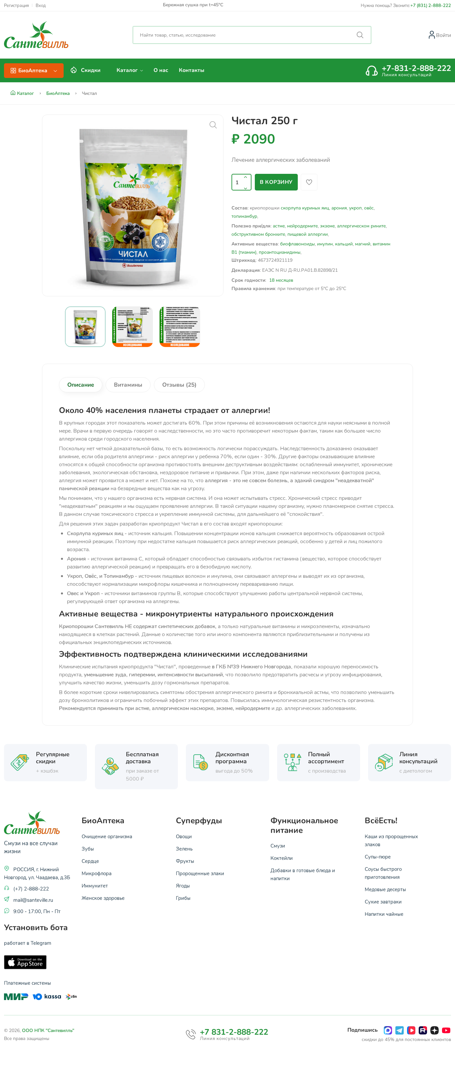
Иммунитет (95, 885)
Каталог (128, 70)
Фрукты (185, 861)
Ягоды (183, 885)
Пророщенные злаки (200, 873)
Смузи (277, 845)
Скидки (91, 70)
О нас (161, 70)
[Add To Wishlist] (309, 182)
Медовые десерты (385, 889)
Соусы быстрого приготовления (383, 873)
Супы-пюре (378, 856)
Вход (41, 5)
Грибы (183, 897)
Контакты (191, 70)
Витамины (128, 385)
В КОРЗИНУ (276, 182)
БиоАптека (58, 93)
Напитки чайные (384, 913)
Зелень (184, 848)
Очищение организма (107, 836)
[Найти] (360, 35)
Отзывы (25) (179, 385)
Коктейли (281, 858)
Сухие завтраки (383, 901)
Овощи (184, 836)
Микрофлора (97, 873)
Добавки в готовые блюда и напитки (302, 874)
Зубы (88, 848)
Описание (80, 385)
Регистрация (16, 5)
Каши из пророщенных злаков (391, 840)
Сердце (90, 861)
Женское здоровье (103, 897)
